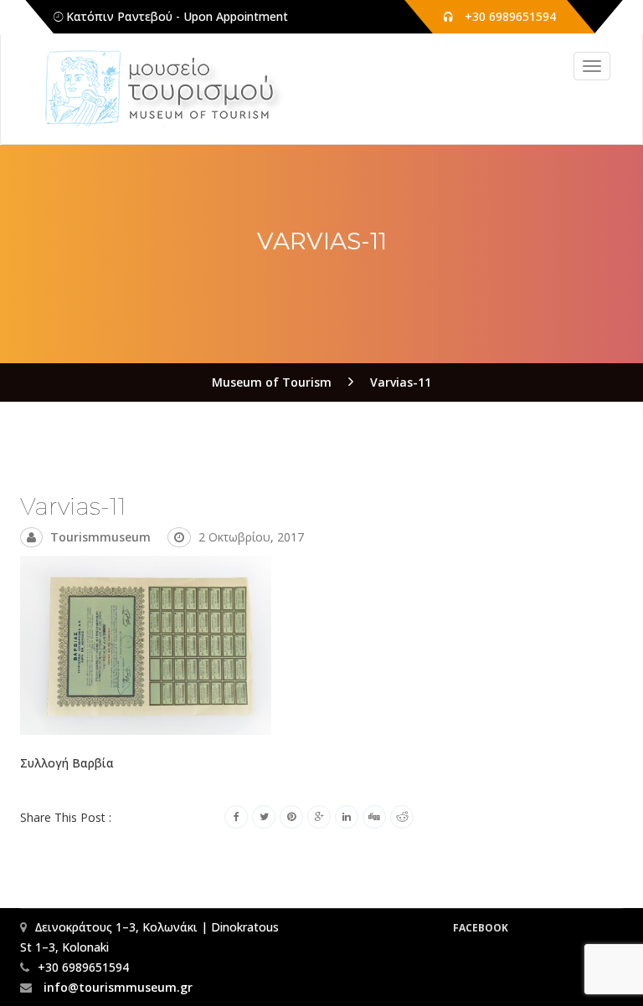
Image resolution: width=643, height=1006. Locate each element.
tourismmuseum (100, 537)
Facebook (480, 928)
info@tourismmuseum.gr (116, 987)
